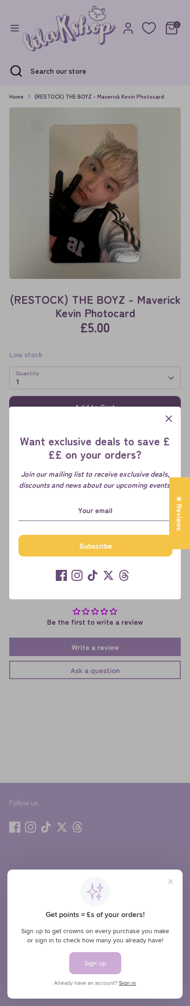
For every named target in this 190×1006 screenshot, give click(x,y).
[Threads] (124, 575)
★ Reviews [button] (179, 513)
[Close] (169, 418)
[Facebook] (61, 575)
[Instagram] (77, 575)
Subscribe (95, 545)
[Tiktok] (92, 575)
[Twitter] (108, 575)
